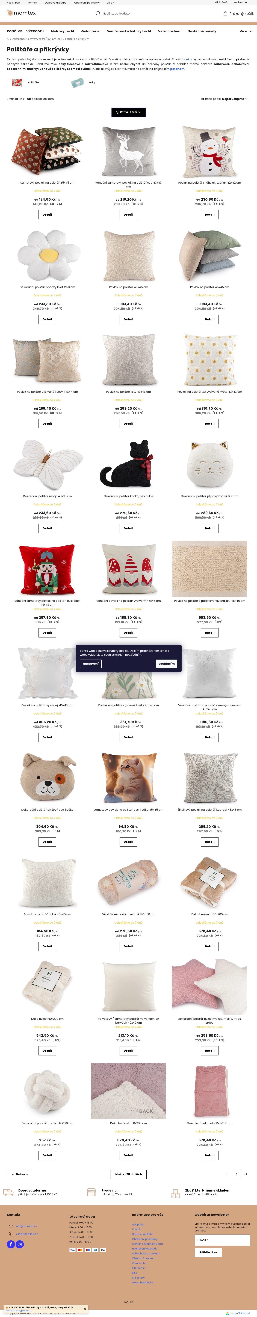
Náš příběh (13, 2)
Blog (134, 1273)
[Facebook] (11, 1244)
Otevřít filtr (128, 112)
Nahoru (22, 1174)
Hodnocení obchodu (144, 1248)
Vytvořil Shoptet (240, 1313)
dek (187, 59)
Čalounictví (139, 1263)
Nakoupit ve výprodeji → (18, 1310)
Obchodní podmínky (87, 2)
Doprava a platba (55, 2)
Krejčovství (138, 1278)
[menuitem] (25, 31)
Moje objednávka (142, 1282)
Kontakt (32, 2)
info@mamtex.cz (26, 1226)
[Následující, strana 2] (236, 1174)
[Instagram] (20, 1244)
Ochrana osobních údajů (147, 1244)
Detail (47, 215)
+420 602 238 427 (27, 1234)
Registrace (240, 2)
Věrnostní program (143, 1258)
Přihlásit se (208, 1252)
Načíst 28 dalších (128, 1174)
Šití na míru (139, 1268)
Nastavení (91, 664)
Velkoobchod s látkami (146, 1253)
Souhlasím (166, 664)
